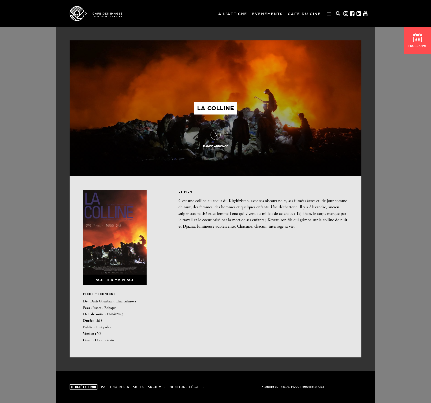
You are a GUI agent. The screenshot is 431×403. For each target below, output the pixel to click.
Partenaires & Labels (122, 386)
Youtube (365, 13)
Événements (267, 14)
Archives (157, 386)
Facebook (352, 13)
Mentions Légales (187, 386)
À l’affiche (232, 14)
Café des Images (96, 13)
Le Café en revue (83, 387)
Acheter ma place (114, 280)
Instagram (346, 13)
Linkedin (359, 13)
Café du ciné (304, 14)
